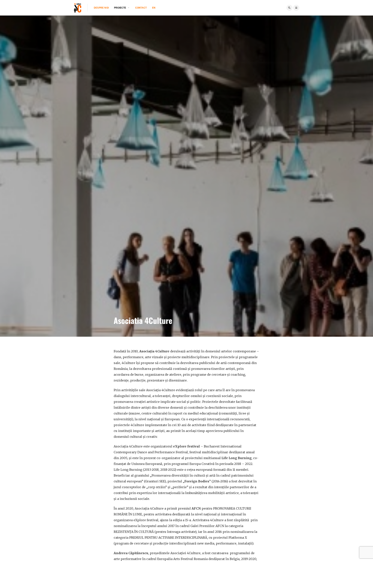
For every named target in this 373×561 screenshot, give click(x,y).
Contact (141, 7)
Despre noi (101, 7)
